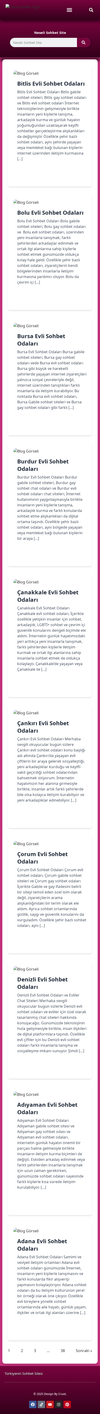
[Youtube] (50, 1404)
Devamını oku (36, 175)
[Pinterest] (67, 1404)
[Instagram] (58, 1404)
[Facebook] (33, 1404)
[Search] (83, 42)
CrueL (62, 1394)
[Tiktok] (41, 1404)
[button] (91, 10)
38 (63, 1350)
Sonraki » (84, 1350)
